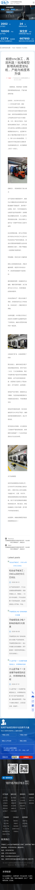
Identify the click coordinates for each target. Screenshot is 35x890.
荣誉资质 (5, 808)
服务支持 (13, 794)
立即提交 (26, 757)
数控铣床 (16, 826)
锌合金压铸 (23, 876)
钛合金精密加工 (7, 876)
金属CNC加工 (16, 828)
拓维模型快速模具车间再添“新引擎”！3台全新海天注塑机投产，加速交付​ (17, 541)
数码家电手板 (6, 831)
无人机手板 (6, 828)
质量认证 (13, 808)
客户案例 (13, 797)
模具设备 (31, 803)
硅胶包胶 (16, 876)
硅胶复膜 (25, 817)
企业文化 (5, 800)
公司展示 (5, 803)
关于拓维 (5, 794)
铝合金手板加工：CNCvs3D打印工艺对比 (17, 574)
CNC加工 (16, 817)
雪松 (12, 878)
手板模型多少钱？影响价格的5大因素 (17, 623)
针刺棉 (7, 878)
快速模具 (31, 794)
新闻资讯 (19, 47)
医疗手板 (6, 823)
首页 (14, 47)
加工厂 (26, 878)
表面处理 (13, 803)
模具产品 (31, 800)
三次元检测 (13, 811)
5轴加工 (16, 823)
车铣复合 (16, 831)
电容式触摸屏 (19, 878)
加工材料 (13, 805)
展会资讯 (22, 805)
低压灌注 (25, 826)
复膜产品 (25, 820)
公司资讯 (25, 47)
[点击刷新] (15, 757)
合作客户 (5, 811)
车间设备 (5, 805)
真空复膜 (25, 823)
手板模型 (6, 817)
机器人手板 (6, 826)
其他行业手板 (6, 834)
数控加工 (16, 820)
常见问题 (22, 808)
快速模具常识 (22, 803)
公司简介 (5, 797)
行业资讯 (22, 800)
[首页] (4, 3)
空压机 (11, 880)
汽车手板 (6, 820)
